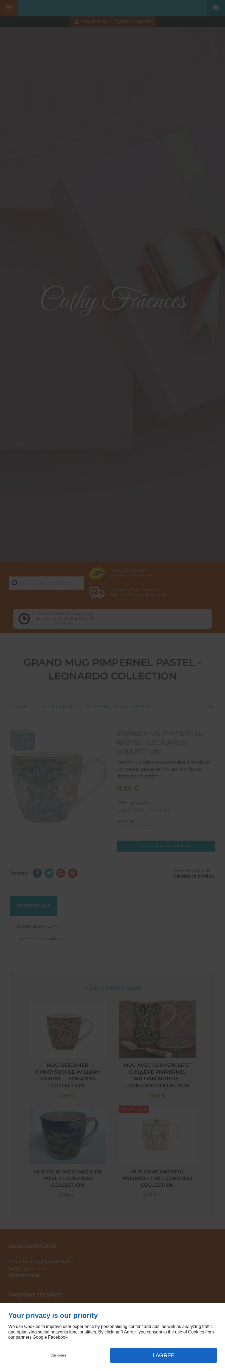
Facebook (58, 1337)
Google (40, 1337)
